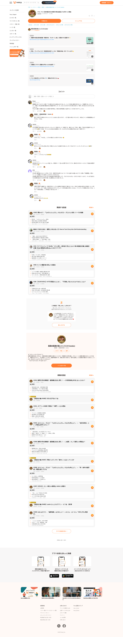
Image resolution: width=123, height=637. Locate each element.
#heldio (30, 24)
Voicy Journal (76, 608)
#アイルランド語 (68, 24)
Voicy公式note (76, 610)
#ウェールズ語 (59, 24)
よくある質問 (63, 617)
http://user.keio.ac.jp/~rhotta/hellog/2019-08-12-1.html (42, 66)
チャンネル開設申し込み (65, 608)
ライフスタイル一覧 (14, 21)
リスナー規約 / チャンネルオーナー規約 (48, 610)
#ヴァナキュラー (50, 24)
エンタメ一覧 (13, 30)
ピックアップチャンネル (16, 37)
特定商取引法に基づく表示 (45, 617)
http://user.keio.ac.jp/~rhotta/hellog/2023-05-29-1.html (42, 53)
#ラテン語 (36, 24)
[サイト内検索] (38, 3)
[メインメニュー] (10, 2)
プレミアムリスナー (14, 40)
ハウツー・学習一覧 (14, 24)
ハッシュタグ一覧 (14, 46)
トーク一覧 (12, 27)
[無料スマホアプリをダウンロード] (17, 53)
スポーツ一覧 (13, 33)
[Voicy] (17, 2)
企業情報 (42, 608)
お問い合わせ (63, 619)
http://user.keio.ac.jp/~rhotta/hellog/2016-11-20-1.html (42, 39)
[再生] (92, 214)
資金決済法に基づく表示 (45, 619)
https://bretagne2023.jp (35, 79)
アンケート (62, 615)
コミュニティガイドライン (45, 615)
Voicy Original (13, 14)
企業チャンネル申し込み (65, 610)
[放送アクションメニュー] (94, 16)
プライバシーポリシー (44, 612)
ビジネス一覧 (13, 17)
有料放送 (12, 43)
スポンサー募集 (63, 612)
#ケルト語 (42, 24)
